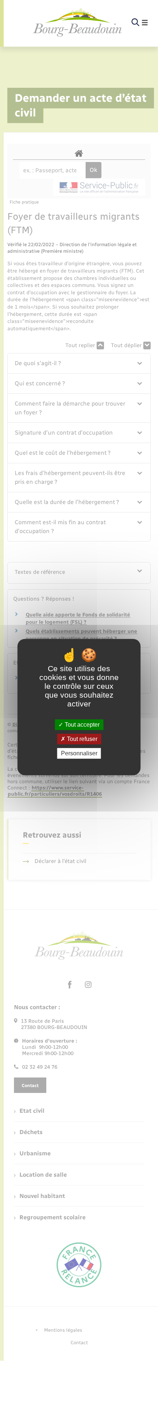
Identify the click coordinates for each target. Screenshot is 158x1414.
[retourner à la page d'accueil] (77, 22)
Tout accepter (81, 725)
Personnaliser (79, 753)
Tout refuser (81, 739)
